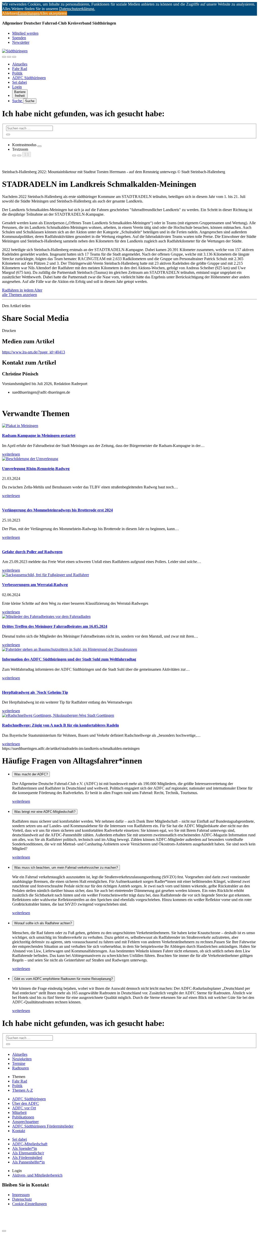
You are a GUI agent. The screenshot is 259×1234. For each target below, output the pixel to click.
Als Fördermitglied (27, 1157)
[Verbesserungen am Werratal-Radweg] (45, 575)
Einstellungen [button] (28, 13)
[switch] (39, 146)
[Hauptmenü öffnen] (14, 57)
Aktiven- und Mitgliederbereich (37, 1175)
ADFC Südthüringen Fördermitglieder (42, 1126)
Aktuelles (19, 64)
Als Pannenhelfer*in (28, 1162)
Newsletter (20, 42)
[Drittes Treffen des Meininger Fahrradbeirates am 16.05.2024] (46, 616)
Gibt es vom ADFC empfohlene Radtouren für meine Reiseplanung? (63, 979)
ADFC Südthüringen (29, 78)
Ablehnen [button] (10, 13)
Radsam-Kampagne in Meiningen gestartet (38, 435)
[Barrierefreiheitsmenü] (4, 57)
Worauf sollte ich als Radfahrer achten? (43, 923)
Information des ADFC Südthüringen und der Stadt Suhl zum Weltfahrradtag (69, 659)
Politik (17, 73)
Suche (17, 101)
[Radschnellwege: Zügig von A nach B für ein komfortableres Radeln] (58, 715)
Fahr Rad (19, 68)
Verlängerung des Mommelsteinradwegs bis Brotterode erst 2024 (57, 510)
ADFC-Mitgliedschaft (29, 1144)
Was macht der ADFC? (31, 774)
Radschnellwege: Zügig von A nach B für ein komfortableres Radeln (60, 725)
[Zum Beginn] (4, 1231)
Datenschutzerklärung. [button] (77, 9)
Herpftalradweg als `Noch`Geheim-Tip (35, 692)
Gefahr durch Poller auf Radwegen (32, 552)
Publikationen (23, 1117)
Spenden (19, 38)
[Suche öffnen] (9, 57)
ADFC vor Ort (24, 1108)
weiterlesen (21, 801)
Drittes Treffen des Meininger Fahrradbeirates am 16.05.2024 (54, 626)
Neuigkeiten (22, 1059)
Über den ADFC (25, 1103)
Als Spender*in (24, 1148)
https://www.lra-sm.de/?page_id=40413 (33, 352)
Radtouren (20, 1068)
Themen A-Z (22, 1090)
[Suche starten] (8, 134)
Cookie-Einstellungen (29, 1204)
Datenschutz (22, 1199)
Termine (18, 1063)
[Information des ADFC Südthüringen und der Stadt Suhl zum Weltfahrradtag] (69, 649)
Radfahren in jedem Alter (22, 290)
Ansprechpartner (25, 1121)
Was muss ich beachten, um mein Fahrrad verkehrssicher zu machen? (66, 867)
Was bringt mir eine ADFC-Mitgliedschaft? (44, 812)
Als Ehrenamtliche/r (28, 1153)
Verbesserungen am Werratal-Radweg (35, 584)
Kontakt (18, 1131)
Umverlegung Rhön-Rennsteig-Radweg (36, 468)
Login (17, 87)
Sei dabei (19, 82)
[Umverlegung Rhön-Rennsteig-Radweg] (30, 459)
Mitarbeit (19, 1112)
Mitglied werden (25, 33)
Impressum (21, 1195)
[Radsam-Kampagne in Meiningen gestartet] (20, 425)
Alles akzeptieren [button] (53, 13)
